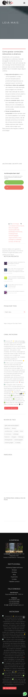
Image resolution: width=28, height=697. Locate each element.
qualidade (18, 239)
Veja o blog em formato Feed (12, 323)
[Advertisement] (14, 147)
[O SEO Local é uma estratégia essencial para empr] (15, 373)
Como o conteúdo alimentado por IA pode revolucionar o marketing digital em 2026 (16, 278)
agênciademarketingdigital (12, 425)
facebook (7, 436)
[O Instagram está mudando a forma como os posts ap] (15, 394)
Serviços (14, 570)
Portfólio (14, 572)
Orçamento (14, 577)
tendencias (17, 241)
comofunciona (8, 431)
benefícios (7, 428)
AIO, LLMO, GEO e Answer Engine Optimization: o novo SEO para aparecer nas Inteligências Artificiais (16, 270)
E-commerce (8, 434)
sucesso (11, 241)
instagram (13, 436)
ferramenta (18, 231)
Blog (14, 574)
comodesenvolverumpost (16, 226)
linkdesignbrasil (13, 233)
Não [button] (7, 187)
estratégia (15, 434)
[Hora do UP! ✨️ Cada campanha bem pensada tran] (15, 351)
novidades (17, 442)
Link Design (15, 224)
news (19, 237)
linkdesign (20, 436)
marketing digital (9, 442)
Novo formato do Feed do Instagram (16, 291)
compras (16, 431)
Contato (14, 579)
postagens (12, 239)
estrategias (12, 231)
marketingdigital (13, 235)
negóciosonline (13, 237)
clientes (14, 428)
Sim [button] (7, 182)
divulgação (15, 227)
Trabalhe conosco (14, 581)
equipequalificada (14, 229)
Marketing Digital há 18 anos (14, 567)
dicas (10, 227)
